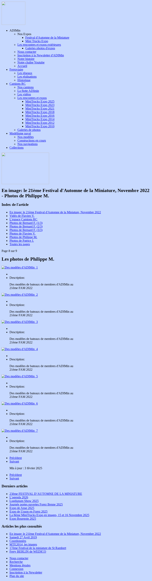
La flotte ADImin (28, 90)
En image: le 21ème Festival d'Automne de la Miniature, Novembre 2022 (55, 212)
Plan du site (17, 576)
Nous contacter (26, 51)
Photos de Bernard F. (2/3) (26, 226)
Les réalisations (27, 76)
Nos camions (25, 87)
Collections (17, 147)
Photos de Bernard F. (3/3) (26, 230)
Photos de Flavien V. (22, 233)
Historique (23, 80)
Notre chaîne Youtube (31, 62)
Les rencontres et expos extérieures (39, 44)
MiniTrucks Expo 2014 (39, 119)
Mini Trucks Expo (36, 41)
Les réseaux (24, 73)
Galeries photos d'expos (40, 48)
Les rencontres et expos (32, 98)
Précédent (16, 458)
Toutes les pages (20, 244)
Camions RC (18, 83)
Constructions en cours (31, 140)
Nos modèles (25, 137)
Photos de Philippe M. (23, 237)
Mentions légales (20, 565)
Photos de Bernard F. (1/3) (26, 223)
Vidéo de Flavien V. (22, 215)
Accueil (22, 66)
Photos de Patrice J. (22, 240)
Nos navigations (27, 144)
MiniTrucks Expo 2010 (39, 126)
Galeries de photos (29, 129)
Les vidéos (24, 94)
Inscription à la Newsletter (26, 572)
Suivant (14, 461)
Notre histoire (25, 59)
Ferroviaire (16, 69)
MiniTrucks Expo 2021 (39, 108)
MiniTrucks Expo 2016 (39, 115)
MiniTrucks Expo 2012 (39, 122)
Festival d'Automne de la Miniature (47, 37)
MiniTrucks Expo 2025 (39, 101)
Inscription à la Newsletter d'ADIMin (40, 55)
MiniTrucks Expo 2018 (39, 112)
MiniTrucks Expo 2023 (39, 105)
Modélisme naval (20, 133)
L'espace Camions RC (23, 219)
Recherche (16, 561)
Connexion (16, 569)
